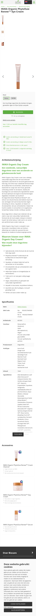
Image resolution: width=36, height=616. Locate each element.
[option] (2, 20)
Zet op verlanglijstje (19, 116)
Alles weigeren (8, 607)
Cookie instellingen (18, 604)
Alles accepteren (18, 610)
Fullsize (6, 98)
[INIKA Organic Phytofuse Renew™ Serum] (18, 515)
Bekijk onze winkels (9, 120)
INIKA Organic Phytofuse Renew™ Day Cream (17, 496)
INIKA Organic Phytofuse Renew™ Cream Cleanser (18, 466)
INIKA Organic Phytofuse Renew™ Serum (18, 525)
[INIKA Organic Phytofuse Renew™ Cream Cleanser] (18, 455)
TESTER (13, 98)
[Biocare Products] (18, 3)
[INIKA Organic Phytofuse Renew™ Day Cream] (18, 485)
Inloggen (19, 112)
